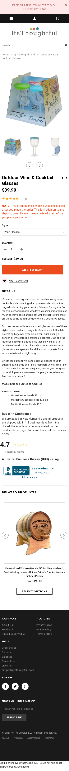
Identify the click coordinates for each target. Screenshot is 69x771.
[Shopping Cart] (57, 18)
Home (5, 54)
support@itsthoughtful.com (18, 670)
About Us (7, 625)
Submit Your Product (13, 634)
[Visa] (6, 737)
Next (66, 178)
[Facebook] (5, 686)
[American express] (18, 737)
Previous (62, 178)
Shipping (7, 656)
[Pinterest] (25, 686)
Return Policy (43, 629)
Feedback (7, 629)
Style (5, 225)
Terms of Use (44, 634)
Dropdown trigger (34, 18)
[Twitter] (15, 686)
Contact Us (8, 661)
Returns (6, 652)
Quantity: (7, 242)
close (66, 5)
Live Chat (7, 665)
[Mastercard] (34, 737)
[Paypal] (49, 737)
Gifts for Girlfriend (24, 54)
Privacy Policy (44, 625)
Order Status (9, 647)
